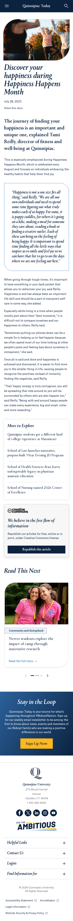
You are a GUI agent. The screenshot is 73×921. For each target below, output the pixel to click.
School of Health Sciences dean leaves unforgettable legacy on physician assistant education (33, 471)
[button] (32, 675)
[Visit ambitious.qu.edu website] (36, 826)
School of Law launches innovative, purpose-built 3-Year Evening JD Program (35, 453)
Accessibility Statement (20, 900)
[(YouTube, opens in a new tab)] (53, 812)
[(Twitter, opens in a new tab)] (28, 812)
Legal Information (17, 907)
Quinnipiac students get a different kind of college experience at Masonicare (34, 437)
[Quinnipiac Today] (36, 6)
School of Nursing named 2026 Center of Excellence (34, 490)
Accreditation (49, 900)
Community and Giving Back (26, 631)
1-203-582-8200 (36, 803)
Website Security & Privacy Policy (26, 913)
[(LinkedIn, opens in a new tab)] (36, 812)
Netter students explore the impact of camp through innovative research (31, 644)
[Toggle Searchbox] (66, 6)
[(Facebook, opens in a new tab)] (19, 812)
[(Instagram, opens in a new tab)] (45, 812)
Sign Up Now (36, 744)
